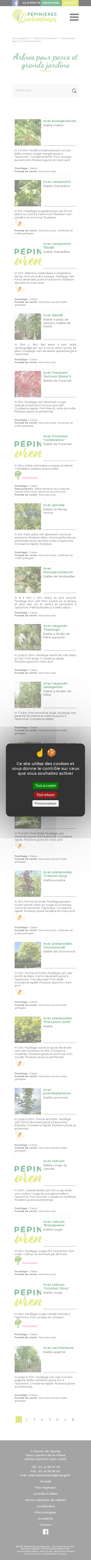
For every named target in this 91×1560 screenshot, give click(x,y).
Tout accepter (45, 785)
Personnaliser (46, 803)
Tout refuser (45, 795)
